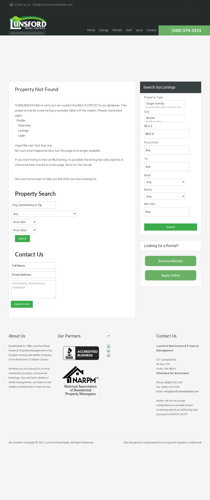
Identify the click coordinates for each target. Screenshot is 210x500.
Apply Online (170, 275)
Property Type (153, 97)
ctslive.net (195, 442)
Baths (148, 189)
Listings (103, 30)
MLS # (148, 126)
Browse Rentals (171, 261)
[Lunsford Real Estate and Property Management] (28, 24)
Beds (147, 175)
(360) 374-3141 (186, 30)
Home (91, 30)
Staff (129, 30)
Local (139, 30)
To (146, 159)
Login (21, 135)
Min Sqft (149, 204)
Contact (151, 30)
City (146, 111)
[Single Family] (165, 103)
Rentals (117, 30)
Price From (151, 142)
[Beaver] (165, 118)
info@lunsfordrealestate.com (53, 5)
